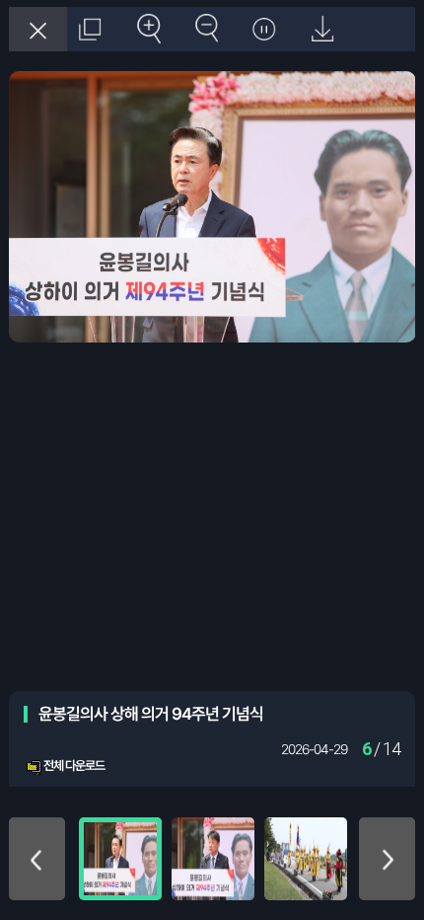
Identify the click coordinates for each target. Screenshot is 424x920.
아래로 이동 (387, 858)
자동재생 (263, 29)
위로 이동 (37, 858)
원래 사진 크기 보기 (89, 29)
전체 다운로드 (73, 765)
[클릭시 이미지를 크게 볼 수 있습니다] (120, 858)
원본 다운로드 (321, 29)
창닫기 (38, 29)
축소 (204, 29)
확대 (146, 29)
